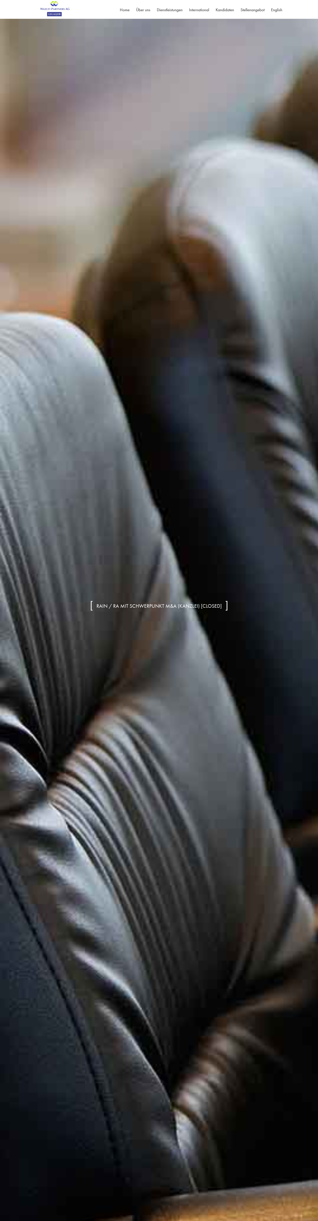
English (276, 10)
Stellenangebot (253, 10)
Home (125, 10)
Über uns (143, 10)
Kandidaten (225, 10)
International (199, 10)
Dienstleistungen (170, 10)
